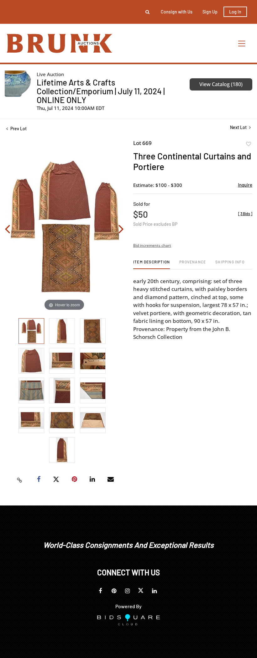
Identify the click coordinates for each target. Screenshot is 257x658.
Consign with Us (176, 11)
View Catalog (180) (221, 84)
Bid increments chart (152, 245)
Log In (235, 11)
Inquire (245, 185)
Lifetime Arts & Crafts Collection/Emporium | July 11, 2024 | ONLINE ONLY (101, 91)
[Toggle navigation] (242, 43)
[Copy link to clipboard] (20, 479)
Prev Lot (18, 128)
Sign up (210, 11)
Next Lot (239, 127)
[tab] (151, 264)
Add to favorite (248, 144)
